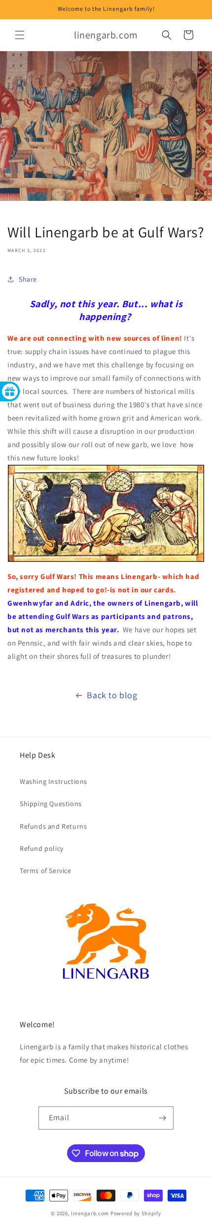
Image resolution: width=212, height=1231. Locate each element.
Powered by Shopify (135, 1213)
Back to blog (112, 695)
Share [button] (28, 279)
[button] (20, 35)
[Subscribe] (162, 1118)
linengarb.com (90, 1213)
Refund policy (42, 848)
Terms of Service (45, 870)
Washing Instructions (53, 781)
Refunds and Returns (53, 826)
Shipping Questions (51, 803)
